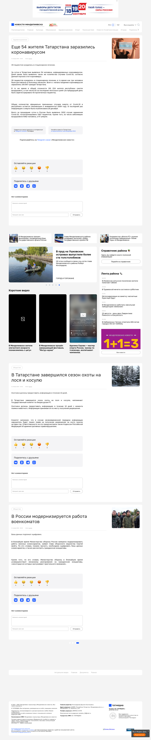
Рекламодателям (18, 30)
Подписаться (139, 735)
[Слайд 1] (46, 285)
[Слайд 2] (49, 285)
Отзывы (124, 30)
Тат (118, 25)
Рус (109, 25)
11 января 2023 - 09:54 (17, 528)
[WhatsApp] (34, 186)
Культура (39, 30)
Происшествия (88, 30)
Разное (94, 672)
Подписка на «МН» (136, 30)
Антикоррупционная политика (20, 728)
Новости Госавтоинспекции (107, 30)
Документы (84, 672)
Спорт (77, 30)
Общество (17, 368)
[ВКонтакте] (15, 186)
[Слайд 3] (52, 285)
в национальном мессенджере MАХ (63, 131)
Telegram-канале (21, 131)
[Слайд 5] (59, 285)
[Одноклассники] (22, 186)
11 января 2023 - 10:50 (17, 58)
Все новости (121, 352)
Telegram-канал (44, 140)
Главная (30, 30)
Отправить (76, 215)
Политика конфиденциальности (21, 732)
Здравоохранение (66, 30)
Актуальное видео (61, 672)
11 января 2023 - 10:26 (17, 386)
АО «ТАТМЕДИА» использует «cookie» (22, 730)
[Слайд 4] (56, 285)
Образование (51, 30)
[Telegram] (28, 186)
